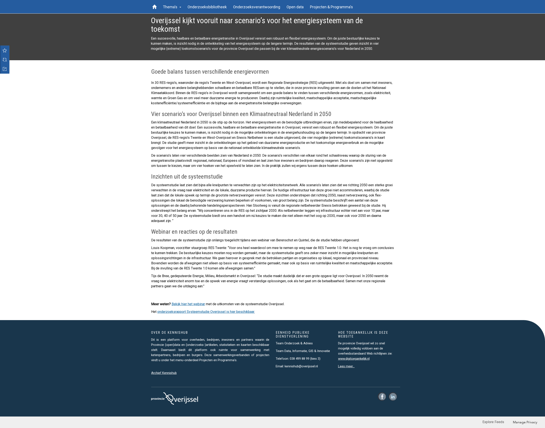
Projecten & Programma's (331, 7)
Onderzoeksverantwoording (256, 7)
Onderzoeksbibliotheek (207, 7)
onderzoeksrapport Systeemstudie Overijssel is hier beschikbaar (205, 312)
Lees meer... (346, 366)
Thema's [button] (171, 7)
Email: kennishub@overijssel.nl (297, 366)
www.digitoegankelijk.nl (354, 359)
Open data (295, 7)
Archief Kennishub (164, 373)
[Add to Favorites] (4, 50)
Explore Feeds (493, 422)
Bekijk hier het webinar (188, 304)
